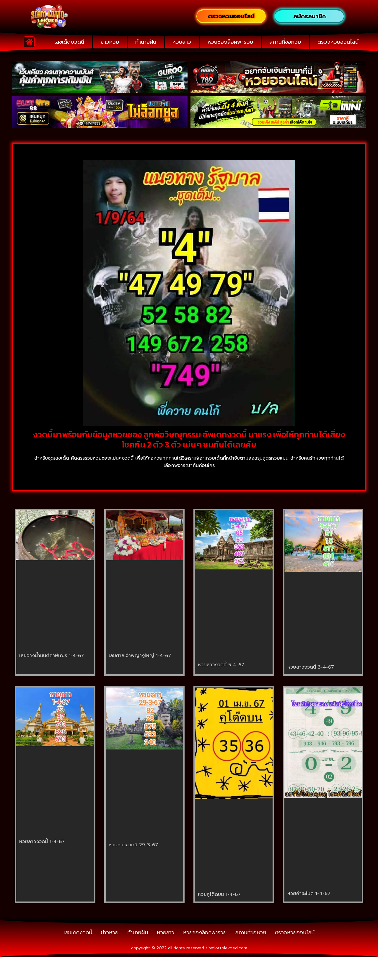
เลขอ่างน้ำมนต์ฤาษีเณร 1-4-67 (51, 655)
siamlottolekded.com (226, 948)
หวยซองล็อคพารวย (230, 42)
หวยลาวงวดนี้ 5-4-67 (221, 664)
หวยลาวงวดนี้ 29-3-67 (133, 844)
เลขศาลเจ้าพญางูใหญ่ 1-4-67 (140, 655)
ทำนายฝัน (145, 42)
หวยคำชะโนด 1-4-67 (308, 893)
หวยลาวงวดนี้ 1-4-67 (42, 841)
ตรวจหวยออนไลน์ (338, 42)
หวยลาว (181, 42)
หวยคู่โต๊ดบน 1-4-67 (219, 894)
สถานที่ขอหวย (285, 42)
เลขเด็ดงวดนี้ (69, 42)
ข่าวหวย (110, 42)
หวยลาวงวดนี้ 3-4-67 (310, 667)
